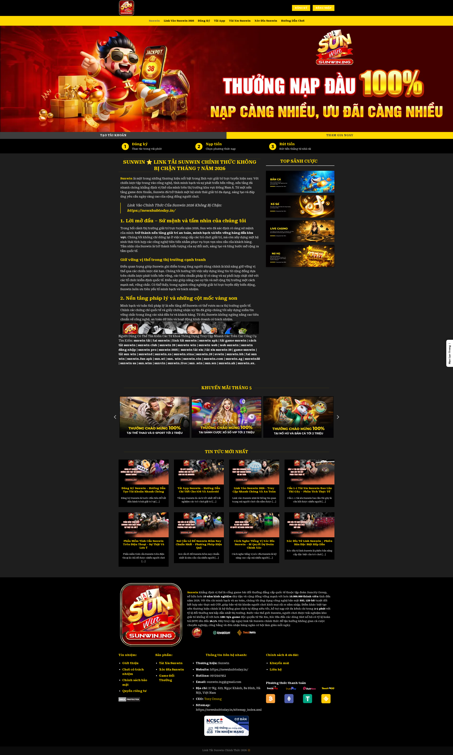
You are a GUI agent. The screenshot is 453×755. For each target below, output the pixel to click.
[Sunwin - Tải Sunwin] (136, 8)
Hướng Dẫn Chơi (292, 20)
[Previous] (115, 417)
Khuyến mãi (279, 663)
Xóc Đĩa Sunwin (265, 20)
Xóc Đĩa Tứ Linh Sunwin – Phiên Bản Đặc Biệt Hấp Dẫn (309, 542)
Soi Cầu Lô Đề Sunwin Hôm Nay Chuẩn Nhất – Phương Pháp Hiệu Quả (199, 544)
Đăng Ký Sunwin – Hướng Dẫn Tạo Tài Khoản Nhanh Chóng (143, 490)
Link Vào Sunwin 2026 (179, 20)
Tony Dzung (213, 699)
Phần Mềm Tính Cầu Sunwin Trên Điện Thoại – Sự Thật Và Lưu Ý (143, 544)
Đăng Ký (204, 20)
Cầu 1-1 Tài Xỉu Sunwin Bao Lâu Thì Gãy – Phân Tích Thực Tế (309, 490)
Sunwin (154, 20)
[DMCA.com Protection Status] (129, 699)
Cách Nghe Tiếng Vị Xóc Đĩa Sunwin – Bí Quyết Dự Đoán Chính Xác (254, 544)
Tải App (219, 20)
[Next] (337, 417)
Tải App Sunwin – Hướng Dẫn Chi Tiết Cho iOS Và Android (198, 490)
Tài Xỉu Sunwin (240, 20)
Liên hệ (276, 669)
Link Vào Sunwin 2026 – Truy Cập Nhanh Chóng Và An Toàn (254, 490)
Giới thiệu (130, 663)
